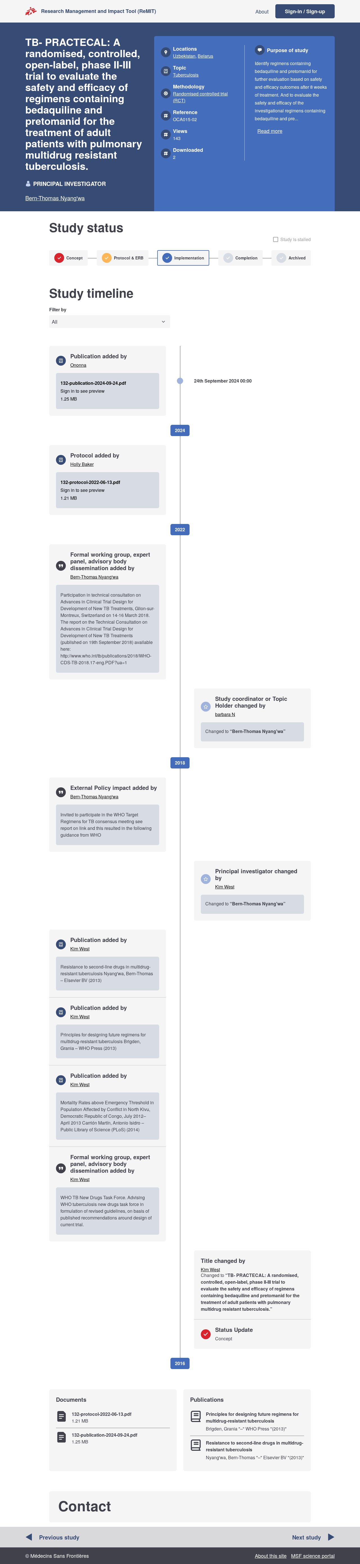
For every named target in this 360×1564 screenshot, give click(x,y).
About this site (271, 1555)
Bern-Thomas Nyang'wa (55, 198)
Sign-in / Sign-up (305, 11)
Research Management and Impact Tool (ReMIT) (98, 11)
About (262, 11)
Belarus (205, 56)
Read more (269, 130)
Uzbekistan (184, 56)
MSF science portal (313, 1555)
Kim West (224, 886)
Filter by (57, 309)
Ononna (78, 365)
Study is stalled (295, 239)
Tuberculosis (186, 75)
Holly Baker (82, 464)
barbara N (225, 714)
